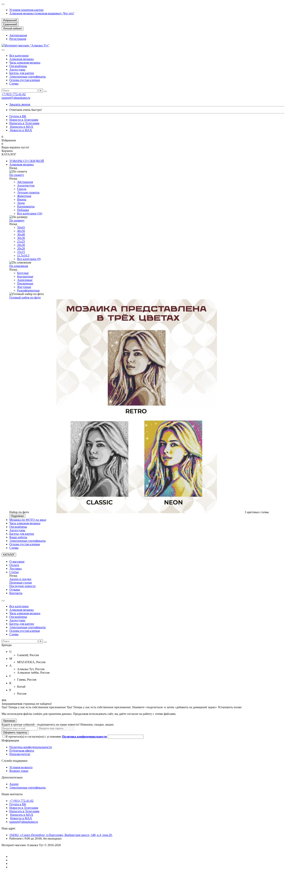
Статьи (14, 572)
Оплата (14, 565)
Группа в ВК (17, 116)
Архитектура (25, 185)
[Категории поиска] (3, 50)
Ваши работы (18, 537)
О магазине (17, 561)
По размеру (17, 220)
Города (21, 189)
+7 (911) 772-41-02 (14, 94)
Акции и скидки (20, 579)
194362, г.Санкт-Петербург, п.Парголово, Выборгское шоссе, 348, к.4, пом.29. (60, 835)
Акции (13, 784)
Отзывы (14, 589)
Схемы (13, 83)
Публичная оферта (21, 750)
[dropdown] (3, 4)
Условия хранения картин (26, 9)
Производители (19, 754)
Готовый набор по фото (25, 297)
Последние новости (22, 586)
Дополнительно (12, 777)
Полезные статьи (20, 582)
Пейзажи (23, 210)
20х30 (21, 245)
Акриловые (24, 280)
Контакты (15, 593)
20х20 (21, 248)
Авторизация (18, 35)
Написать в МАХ (21, 126)
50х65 (21, 227)
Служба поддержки (14, 760)
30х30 (21, 238)
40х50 (21, 231)
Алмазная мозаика (21, 59)
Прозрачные (25, 283)
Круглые (23, 273)
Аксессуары (17, 69)
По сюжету (16, 175)
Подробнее (17, 516)
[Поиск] (45, 91)
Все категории (19, 55)
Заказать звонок (19, 104)
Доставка (15, 568)
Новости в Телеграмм (23, 119)
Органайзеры (18, 66)
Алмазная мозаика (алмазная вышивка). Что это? (41, 13)
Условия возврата (20, 767)
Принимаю (9, 720)
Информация (10, 740)
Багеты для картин (21, 73)
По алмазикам (18, 266)
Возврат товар (18, 770)
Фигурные (24, 287)
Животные (24, 196)
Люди (21, 203)
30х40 (21, 234)
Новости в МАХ (20, 130)
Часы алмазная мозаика (24, 62)
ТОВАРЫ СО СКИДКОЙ (26, 161)
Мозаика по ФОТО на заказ (27, 519)
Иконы (21, 199)
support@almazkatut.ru (16, 97)
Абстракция (25, 182)
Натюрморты (26, 206)
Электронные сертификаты (27, 76)
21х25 (21, 241)
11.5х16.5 (23, 255)
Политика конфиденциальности (30, 747)
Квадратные (25, 276)
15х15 (21, 252)
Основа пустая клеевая (24, 80)
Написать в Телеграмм (24, 123)
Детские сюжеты (28, 192)
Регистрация (17, 38)
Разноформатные (28, 290)
